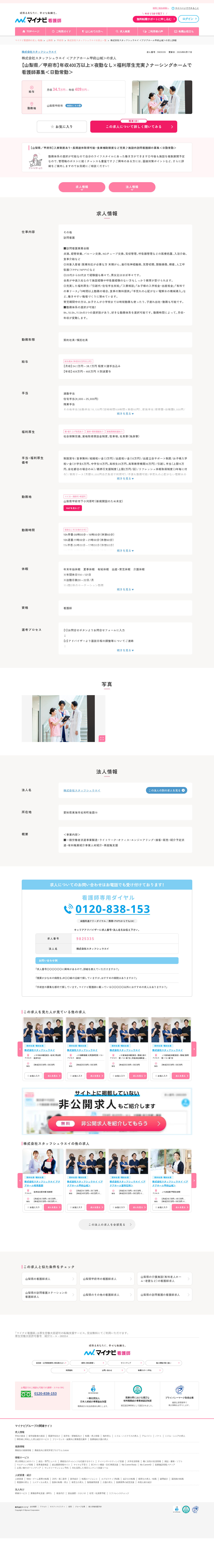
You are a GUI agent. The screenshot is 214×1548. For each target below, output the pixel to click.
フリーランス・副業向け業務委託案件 (69, 1439)
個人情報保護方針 (95, 1507)
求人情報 (82, 186)
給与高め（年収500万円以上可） (78, 361)
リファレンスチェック (119, 1493)
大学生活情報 (133, 1461)
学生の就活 (20, 1436)
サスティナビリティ (57, 1507)
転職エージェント (90, 1479)
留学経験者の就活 (37, 1436)
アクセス (43, 1507)
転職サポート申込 (144, 1370)
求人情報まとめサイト (25, 1461)
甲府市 (60, 40)
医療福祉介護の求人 (99, 1439)
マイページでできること (187, 8)
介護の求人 (108, 1482)
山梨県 (49, 40)
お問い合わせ (107, 1370)
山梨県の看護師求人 (37, 1279)
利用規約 (69, 1370)
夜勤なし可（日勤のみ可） (76, 529)
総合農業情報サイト (61, 1465)
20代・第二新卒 (59, 1479)
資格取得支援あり (115, 431)
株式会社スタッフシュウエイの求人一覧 (86, 40)
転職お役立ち (186, 31)
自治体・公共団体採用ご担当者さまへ (50, 1363)
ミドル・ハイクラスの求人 (126, 1436)
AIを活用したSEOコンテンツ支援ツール (90, 1468)
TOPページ (33, 31)
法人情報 (132, 186)
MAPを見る (71, 508)
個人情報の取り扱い (163, 1363)
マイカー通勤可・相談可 (75, 496)
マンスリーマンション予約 (56, 1468)
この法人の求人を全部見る (107, 1225)
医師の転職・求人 (60, 1482)
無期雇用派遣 (93, 1482)
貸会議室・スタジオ (77, 1493)
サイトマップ (126, 1363)
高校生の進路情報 (23, 1450)
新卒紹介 (74, 1479)
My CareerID (145, 1465)
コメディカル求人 (40, 1482)
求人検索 (125, 31)
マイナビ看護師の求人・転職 (28, 40)
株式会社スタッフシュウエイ (39, 52)
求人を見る (53, 1075)
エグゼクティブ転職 (110, 1479)
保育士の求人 (78, 1482)
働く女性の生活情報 (152, 1461)
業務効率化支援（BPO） (42, 1493)
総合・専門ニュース (48, 1461)
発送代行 (60, 1493)
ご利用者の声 (155, 31)
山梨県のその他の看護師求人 (101, 1295)
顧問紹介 (164, 1479)
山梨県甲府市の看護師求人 (100, 1279)
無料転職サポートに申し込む (154, 19)
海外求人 (107, 1436)
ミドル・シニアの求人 (175, 1436)
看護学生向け (54, 1436)
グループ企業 (80, 1507)
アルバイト (147, 1436)
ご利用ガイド (63, 31)
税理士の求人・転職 (147, 1479)
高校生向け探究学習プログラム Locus (52, 1450)
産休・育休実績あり (95, 431)
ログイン (188, 18)
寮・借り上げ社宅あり (74, 431)
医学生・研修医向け (73, 1436)
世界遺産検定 (42, 1465)
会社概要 (33, 1507)
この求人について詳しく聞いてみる (134, 125)
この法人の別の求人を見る (164, 790)
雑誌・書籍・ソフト (174, 1461)
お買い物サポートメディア (29, 1468)
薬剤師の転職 (178, 1479)
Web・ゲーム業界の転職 (38, 1479)
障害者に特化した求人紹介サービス (33, 1439)
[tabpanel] (162, 103)
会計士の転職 (129, 1479)
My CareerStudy (129, 1465)
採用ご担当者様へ (161, 8)
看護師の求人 (23, 1482)
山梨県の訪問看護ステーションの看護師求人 (46, 1295)
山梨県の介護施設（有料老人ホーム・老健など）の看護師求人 (161, 1279)
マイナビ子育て (81, 1465)
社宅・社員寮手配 (97, 1493)
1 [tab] (162, 111)
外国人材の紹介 (145, 1482)
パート (158, 1436)
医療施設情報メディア (165, 1465)
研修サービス (21, 1493)
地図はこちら (73, 105)
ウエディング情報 (25, 1465)
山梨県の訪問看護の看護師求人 (160, 1295)
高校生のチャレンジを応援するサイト (77, 1461)
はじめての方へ (94, 31)
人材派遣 (19, 1479)
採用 (70, 1507)
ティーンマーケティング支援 (111, 1461)
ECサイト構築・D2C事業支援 (104, 1465)
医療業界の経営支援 (125, 1482)
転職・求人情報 (92, 1436)
